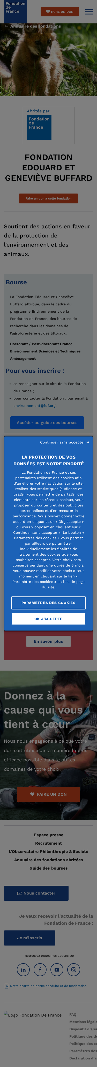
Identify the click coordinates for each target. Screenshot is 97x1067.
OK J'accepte (48, 619)
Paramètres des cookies (48, 603)
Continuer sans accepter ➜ (65, 442)
